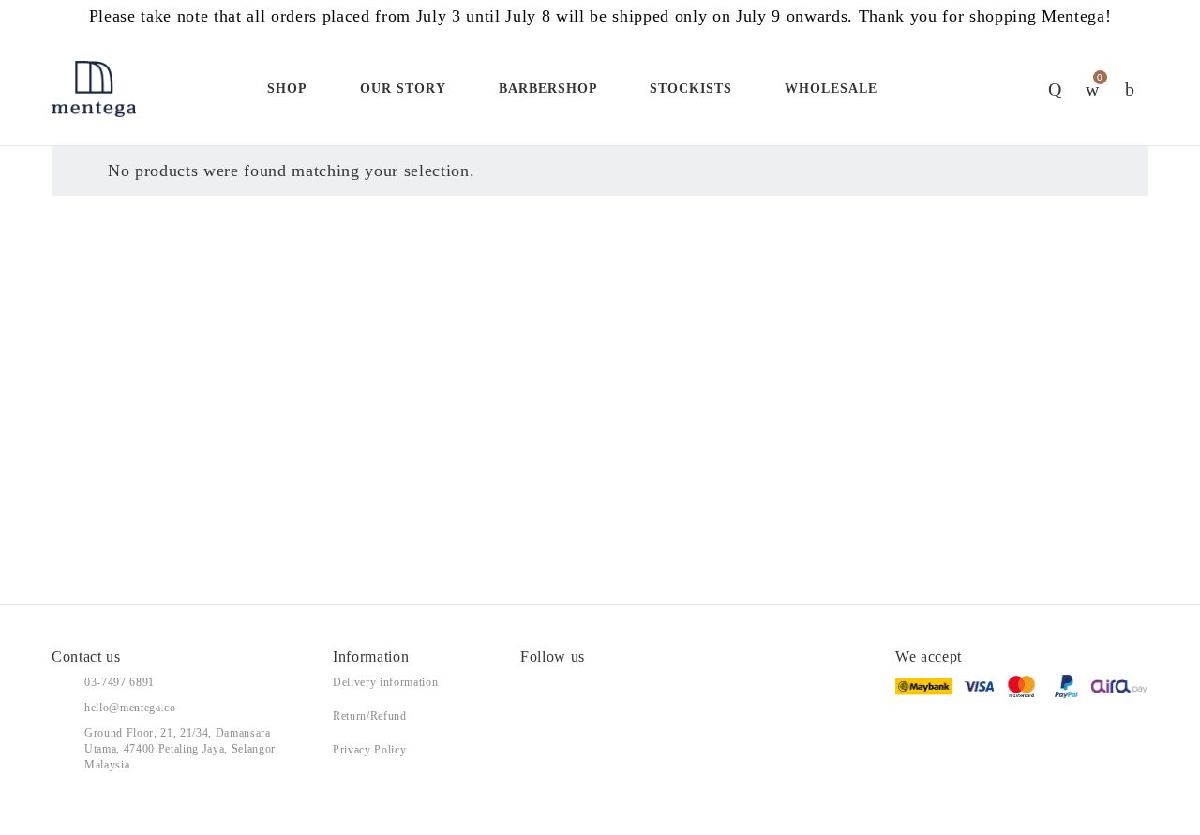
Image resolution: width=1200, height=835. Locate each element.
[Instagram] (565, 682)
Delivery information (385, 682)
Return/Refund (370, 716)
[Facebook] (525, 682)
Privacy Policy (369, 749)
